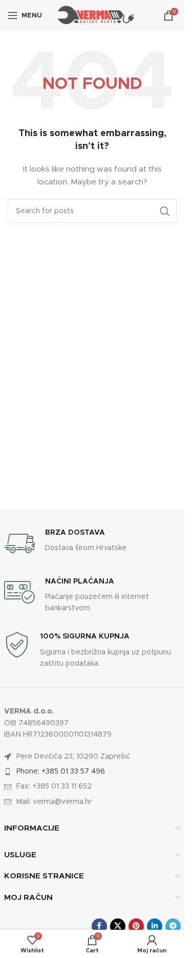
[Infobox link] (92, 543)
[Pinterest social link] (136, 926)
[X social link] (117, 926)
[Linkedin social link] (154, 926)
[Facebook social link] (99, 926)
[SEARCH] (165, 211)
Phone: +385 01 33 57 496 (60, 771)
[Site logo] (94, 15)
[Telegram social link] (173, 926)
